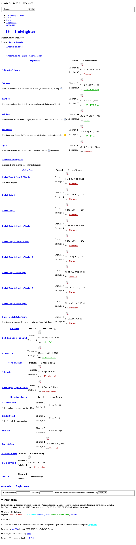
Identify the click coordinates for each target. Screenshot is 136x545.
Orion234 (73, 277)
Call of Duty (27, 170)
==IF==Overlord (49, 376)
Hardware (6, 99)
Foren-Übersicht (16, 42)
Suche (9, 20)
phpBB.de (30, 538)
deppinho (92, 525)
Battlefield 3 (7, 353)
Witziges (6, 114)
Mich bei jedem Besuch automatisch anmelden (74, 493)
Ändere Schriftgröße (15, 47)
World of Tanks (15, 363)
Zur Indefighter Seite (15, 15)
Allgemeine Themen (11, 70)
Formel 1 (6, 430)
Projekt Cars (8, 444)
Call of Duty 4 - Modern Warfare (17, 226)
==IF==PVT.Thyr (91, 89)
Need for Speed (9, 403)
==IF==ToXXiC (49, 357)
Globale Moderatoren (60, 514)
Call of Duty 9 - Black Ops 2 (14, 303)
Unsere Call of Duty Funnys (14, 317)
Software (6, 83)
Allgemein (6, 372)
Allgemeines (35, 61)
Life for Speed (8, 416)
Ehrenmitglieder (43, 514)
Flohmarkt (7, 129)
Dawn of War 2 (9, 463)
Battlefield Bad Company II (14, 338)
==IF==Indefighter (18, 31)
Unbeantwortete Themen (16, 56)
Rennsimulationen (18, 397)
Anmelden (10, 25)
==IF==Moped (90, 136)
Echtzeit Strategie (9, 453)
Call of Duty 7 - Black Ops (14, 272)
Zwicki (87, 121)
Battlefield (14, 328)
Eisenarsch (88, 74)
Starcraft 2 (7, 476)
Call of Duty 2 (8, 195)
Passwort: (35, 493)
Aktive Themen (35, 56)
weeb (29, 534)
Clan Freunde (30, 514)
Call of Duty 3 (8, 210)
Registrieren (11, 22)
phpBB (15, 529)
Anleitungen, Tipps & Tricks (15, 387)
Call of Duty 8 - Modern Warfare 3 (17, 288)
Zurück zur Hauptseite (12, 160)
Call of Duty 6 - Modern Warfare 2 (17, 257)
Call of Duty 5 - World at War (15, 241)
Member (73, 514)
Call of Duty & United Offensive (16, 177)
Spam (4, 145)
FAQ (8, 18)
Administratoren (16, 514)
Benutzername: (9, 493)
